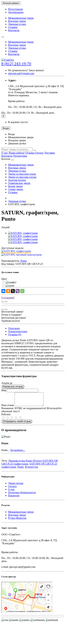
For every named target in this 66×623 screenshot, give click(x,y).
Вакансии (13, 495)
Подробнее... (17, 450)
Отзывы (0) (14, 334)
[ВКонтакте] (3, 291)
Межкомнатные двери (21, 18)
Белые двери (15, 186)
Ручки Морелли (17, 517)
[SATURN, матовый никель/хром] (21, 254)
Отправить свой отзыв (17, 421)
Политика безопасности (22, 492)
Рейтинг (6, 414)
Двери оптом (15, 483)
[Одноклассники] (8, 291)
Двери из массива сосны (22, 177)
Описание (14, 328)
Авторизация (15, 12)
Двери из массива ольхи (22, 173)
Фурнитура (31, 466)
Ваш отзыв (7, 405)
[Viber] (18, 291)
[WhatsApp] (22, 291)
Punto (20, 466)
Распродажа (20, 155)
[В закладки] (6, 301)
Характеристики (17, 331)
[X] (13, 291)
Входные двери (17, 21)
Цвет (4, 278)
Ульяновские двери (19, 183)
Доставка (49, 152)
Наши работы (16, 152)
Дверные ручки (17, 24)
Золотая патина (17, 180)
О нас (4, 152)
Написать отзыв (13, 386)
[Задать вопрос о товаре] (2, 301)
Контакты (13, 30)
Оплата (39, 152)
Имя (3, 390)
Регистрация (15, 9)
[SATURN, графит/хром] (23, 233)
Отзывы (12, 27)
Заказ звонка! (26, 70)
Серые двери (15, 189)
